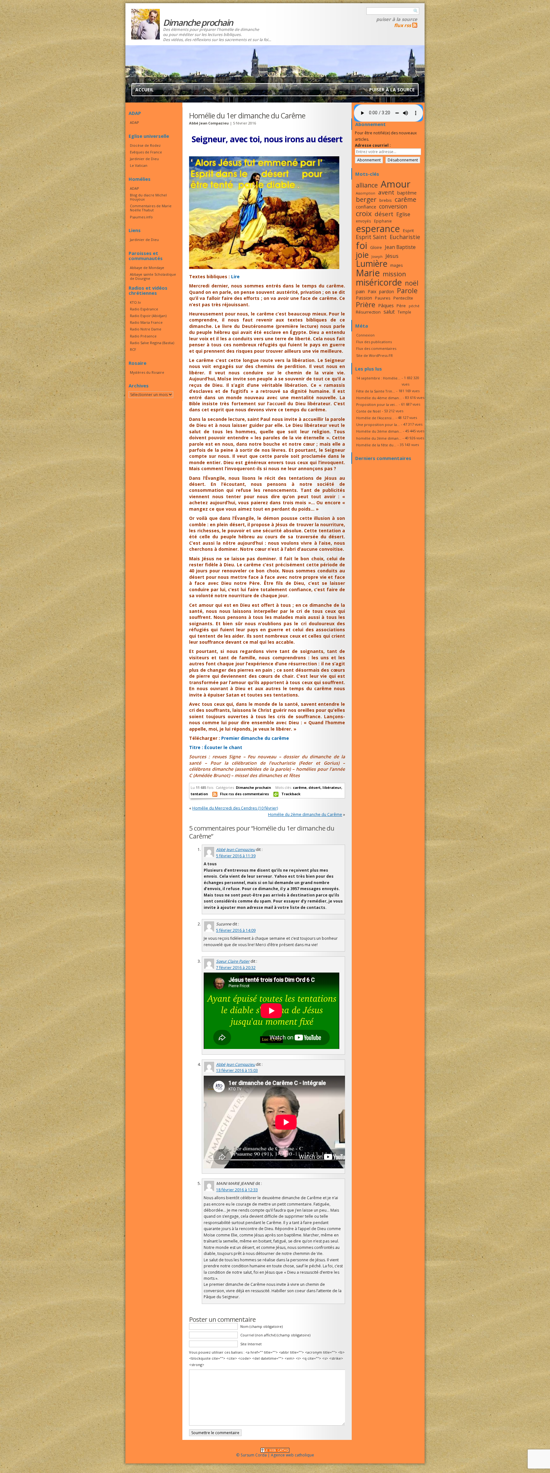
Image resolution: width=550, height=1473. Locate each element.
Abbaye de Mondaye (147, 267)
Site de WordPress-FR (374, 355)
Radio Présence (143, 336)
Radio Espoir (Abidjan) (148, 315)
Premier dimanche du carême (255, 738)
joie (362, 254)
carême (300, 787)
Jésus (391, 255)
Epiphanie (383, 220)
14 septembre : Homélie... (378, 378)
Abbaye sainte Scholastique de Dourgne (153, 276)
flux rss (402, 25)
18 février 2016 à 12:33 (237, 1190)
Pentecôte (403, 298)
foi (361, 245)
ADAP (134, 122)
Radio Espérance (144, 309)
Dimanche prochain (253, 787)
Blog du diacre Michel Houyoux (148, 197)
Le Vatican (138, 165)
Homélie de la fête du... (376, 445)
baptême (407, 192)
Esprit (408, 230)
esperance (378, 228)
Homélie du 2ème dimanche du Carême (305, 814)
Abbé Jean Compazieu (235, 849)
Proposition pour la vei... (377, 404)
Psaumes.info (141, 217)
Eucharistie (405, 237)
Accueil (144, 90)
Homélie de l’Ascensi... (375, 417)
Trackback (290, 793)
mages (396, 265)
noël (412, 283)
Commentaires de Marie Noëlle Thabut (151, 207)
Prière (365, 304)
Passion (364, 298)
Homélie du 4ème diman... (379, 397)
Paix (372, 291)
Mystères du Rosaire (147, 372)
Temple (404, 312)
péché (414, 306)
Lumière (371, 263)
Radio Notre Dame (145, 329)
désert (314, 787)
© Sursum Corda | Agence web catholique (275, 1455)
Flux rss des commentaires (244, 793)
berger (366, 199)
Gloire (376, 247)
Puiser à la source (396, 19)
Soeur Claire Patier (233, 961)
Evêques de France (146, 152)
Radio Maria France (146, 322)
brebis (385, 200)
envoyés (363, 220)
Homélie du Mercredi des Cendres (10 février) (235, 808)
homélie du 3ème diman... (378, 438)
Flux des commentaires (376, 348)
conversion (393, 206)
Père (401, 305)
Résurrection (368, 312)
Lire (235, 276)
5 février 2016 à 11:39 (236, 856)
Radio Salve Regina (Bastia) (152, 342)
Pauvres (383, 298)
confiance (366, 206)
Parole (407, 290)
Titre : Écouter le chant (215, 747)
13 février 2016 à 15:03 (237, 1070)
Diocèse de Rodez (145, 145)
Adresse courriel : (373, 145)
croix (364, 213)
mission (394, 273)
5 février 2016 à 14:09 (236, 930)
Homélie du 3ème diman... (379, 431)
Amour (396, 184)
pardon (386, 291)
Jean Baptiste (400, 247)
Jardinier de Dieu (144, 158)
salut (389, 311)
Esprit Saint (371, 237)
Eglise (403, 214)
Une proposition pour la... (378, 424)
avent (386, 192)
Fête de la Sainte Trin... (375, 391)
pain (360, 291)
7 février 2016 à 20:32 (236, 967)
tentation (199, 793)
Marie (368, 273)
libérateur (331, 787)
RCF (133, 349)
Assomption (365, 193)
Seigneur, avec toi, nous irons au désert (267, 139)
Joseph (377, 256)
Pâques (386, 305)
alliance (367, 185)
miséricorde (379, 282)
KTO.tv (135, 302)
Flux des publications (374, 341)
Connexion (365, 335)
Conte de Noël (368, 411)
